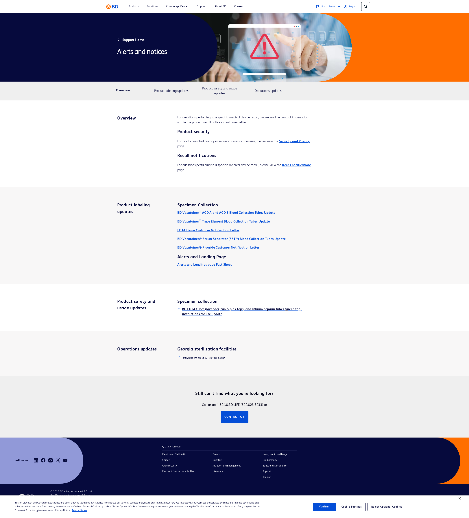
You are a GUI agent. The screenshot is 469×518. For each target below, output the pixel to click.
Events (216, 454)
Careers (166, 460)
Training (267, 477)
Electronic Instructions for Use (178, 471)
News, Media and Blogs (275, 454)
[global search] (365, 6)
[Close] (460, 498)
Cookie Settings (351, 507)
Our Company (270, 460)
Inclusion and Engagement (227, 465)
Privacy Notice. (79, 510)
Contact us (234, 417)
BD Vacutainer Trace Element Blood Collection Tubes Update (223, 221)
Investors (217, 460)
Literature (218, 471)
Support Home (133, 40)
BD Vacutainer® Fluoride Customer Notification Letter (218, 247)
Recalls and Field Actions (175, 454)
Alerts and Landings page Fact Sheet (204, 264)
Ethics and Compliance (275, 465)
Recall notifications (296, 165)
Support (267, 471)
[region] (234, 506)
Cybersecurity (169, 465)
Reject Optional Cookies (386, 507)
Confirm (324, 506)
